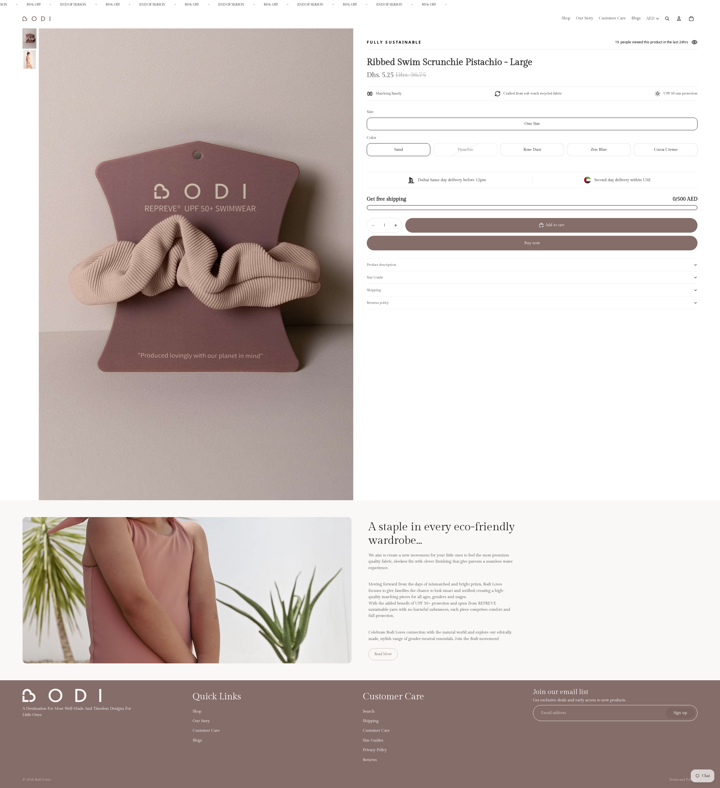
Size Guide (375, 277)
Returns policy (378, 302)
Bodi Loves (43, 780)
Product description (381, 264)
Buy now (532, 243)
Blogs (197, 740)
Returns (370, 759)
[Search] (667, 19)
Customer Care (206, 730)
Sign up (680, 713)
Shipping (374, 290)
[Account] (679, 19)
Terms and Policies (683, 780)
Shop (197, 711)
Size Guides (373, 740)
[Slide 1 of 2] (29, 38)
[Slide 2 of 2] (29, 59)
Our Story (201, 721)
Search (369, 711)
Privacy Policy (375, 750)
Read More (383, 654)
